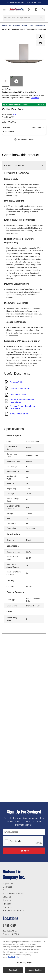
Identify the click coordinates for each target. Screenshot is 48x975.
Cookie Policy (13, 957)
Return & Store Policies (13, 910)
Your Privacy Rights (24, 962)
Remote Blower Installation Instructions (22, 407)
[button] (4, 9)
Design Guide (16, 382)
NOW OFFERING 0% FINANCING (24, 2)
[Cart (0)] (44, 9)
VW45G (12, 117)
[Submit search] (41, 17)
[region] (24, 956)
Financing (7, 904)
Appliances (6, 25)
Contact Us (8, 907)
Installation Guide (18, 395)
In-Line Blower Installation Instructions (22, 401)
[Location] (29, 9)
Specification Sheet (19, 414)
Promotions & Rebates (13, 893)
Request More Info (25, 139)
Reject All (13, 970)
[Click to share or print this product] (40, 37)
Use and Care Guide (19, 388)
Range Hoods (27, 25)
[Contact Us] (36, 9)
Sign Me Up (24, 850)
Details (39, 104)
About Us (7, 900)
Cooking (16, 25)
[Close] (45, 941)
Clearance (7, 887)
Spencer (9, 925)
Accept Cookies (35, 970)
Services (7, 897)
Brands (6, 890)
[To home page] (16, 9)
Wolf (14, 114)
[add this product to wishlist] (40, 43)
